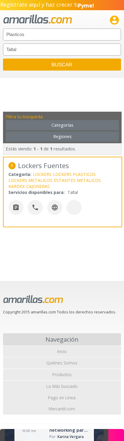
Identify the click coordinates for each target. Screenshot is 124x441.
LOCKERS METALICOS (30, 180)
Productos (62, 374)
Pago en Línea (62, 397)
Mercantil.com (62, 409)
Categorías (62, 125)
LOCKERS (42, 174)
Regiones (62, 136)
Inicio (62, 351)
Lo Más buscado (62, 386)
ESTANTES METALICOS (77, 180)
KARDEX (16, 186)
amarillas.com (37, 19)
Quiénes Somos (61, 363)
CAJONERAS (38, 186)
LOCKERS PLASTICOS (74, 174)
